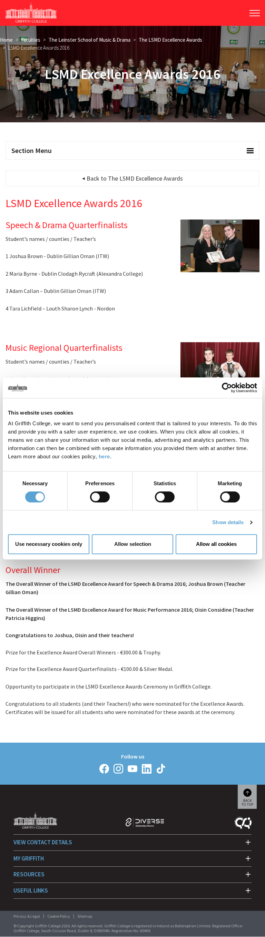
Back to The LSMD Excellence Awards (135, 178)
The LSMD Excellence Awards (170, 40)
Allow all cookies (216, 544)
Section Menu (31, 150)
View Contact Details (42, 842)
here (104, 456)
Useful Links (30, 890)
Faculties (30, 40)
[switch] (100, 496)
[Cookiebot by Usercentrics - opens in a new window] (227, 388)
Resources (29, 874)
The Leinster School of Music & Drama (89, 40)
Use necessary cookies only (48, 544)
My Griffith (28, 858)
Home (6, 40)
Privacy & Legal (26, 916)
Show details (228, 522)
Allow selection (132, 544)
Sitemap (84, 916)
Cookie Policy (58, 916)
